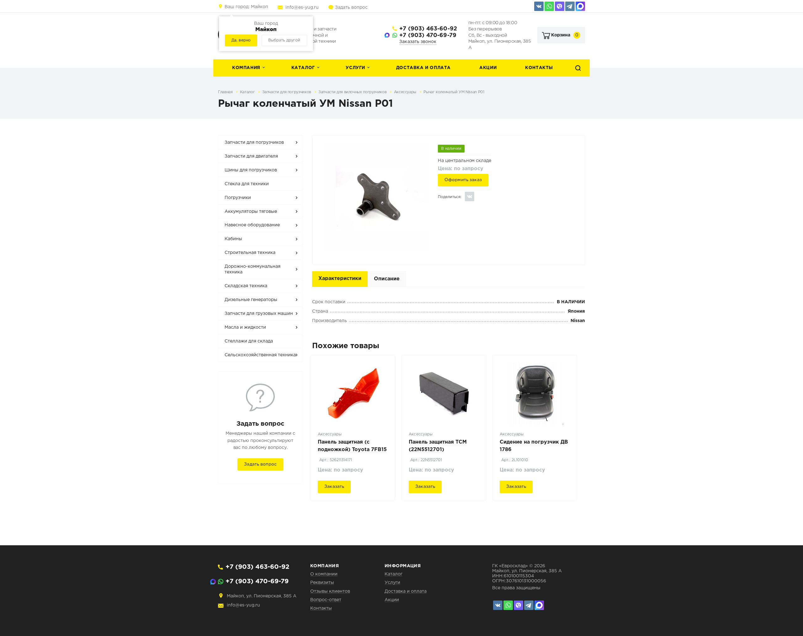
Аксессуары (405, 92)
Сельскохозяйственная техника (260, 355)
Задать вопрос (351, 7)
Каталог (303, 68)
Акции (488, 68)
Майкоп (246, 7)
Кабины (233, 239)
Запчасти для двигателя (251, 156)
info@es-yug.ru (302, 7)
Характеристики (339, 278)
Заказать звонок (418, 42)
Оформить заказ (463, 180)
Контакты (539, 68)
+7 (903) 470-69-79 (427, 35)
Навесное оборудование (252, 225)
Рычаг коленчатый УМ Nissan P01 (453, 92)
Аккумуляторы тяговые (251, 211)
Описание (387, 279)
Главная (226, 92)
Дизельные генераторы (251, 300)
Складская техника (246, 286)
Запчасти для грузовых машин (259, 313)
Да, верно (241, 40)
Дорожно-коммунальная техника (252, 269)
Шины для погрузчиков (251, 170)
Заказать (334, 486)
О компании (324, 574)
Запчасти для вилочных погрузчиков (353, 92)
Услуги (355, 68)
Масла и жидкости (245, 327)
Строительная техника (250, 253)
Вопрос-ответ (325, 600)
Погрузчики (238, 198)
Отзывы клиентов (330, 591)
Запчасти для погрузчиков (287, 92)
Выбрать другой (284, 40)
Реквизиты (322, 583)
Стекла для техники (247, 184)
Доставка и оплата (423, 68)
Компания (246, 68)
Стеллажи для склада (249, 341)
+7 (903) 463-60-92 (428, 28)
